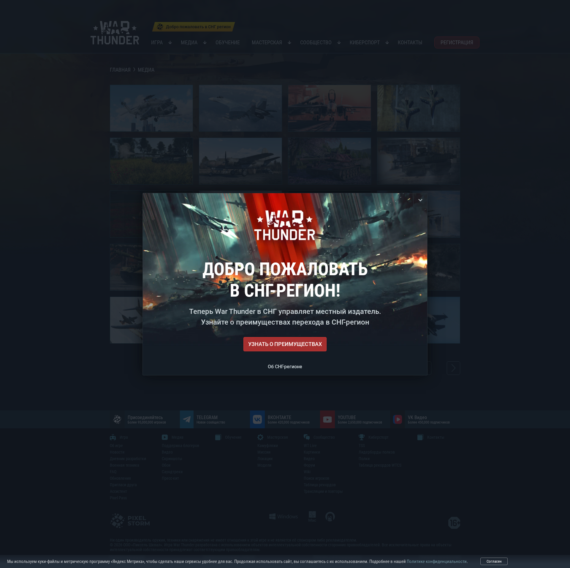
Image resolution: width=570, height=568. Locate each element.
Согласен (494, 561)
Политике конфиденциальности (437, 561)
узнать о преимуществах (285, 344)
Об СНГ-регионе (285, 366)
